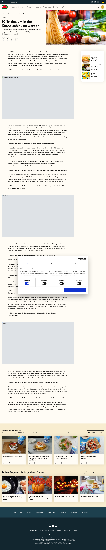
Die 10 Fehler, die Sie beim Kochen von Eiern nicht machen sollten (13, 497)
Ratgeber (4, 13)
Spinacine (63, 512)
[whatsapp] (16, 39)
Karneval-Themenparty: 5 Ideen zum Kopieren (95, 76)
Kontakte (67, 530)
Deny (52, 290)
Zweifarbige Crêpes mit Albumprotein (89, 457)
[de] (103, 2)
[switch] (44, 283)
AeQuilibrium (39, 512)
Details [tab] (53, 263)
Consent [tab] (29, 263)
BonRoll (29, 512)
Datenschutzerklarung (47, 530)
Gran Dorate (74, 512)
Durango (85, 512)
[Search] (98, 7)
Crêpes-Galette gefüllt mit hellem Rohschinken (64, 457)
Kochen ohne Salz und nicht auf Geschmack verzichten (96, 67)
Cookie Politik (33, 530)
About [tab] (76, 263)
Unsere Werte (14, 2)
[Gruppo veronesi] (53, 535)
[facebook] (3, 39)
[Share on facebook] (92, 2)
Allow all (75, 290)
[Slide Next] (101, 450)
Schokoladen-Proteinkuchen (12, 456)
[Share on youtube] (98, 2)
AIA (15, 512)
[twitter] (7, 39)
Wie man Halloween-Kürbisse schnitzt (64, 497)
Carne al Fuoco (52, 512)
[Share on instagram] (95, 2)
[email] (11, 39)
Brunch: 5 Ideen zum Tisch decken (89, 497)
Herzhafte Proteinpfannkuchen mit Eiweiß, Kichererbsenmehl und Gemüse (39, 458)
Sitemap (75, 530)
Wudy (21, 512)
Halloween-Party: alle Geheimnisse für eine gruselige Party (39, 497)
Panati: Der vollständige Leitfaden (94, 59)
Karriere (59, 530)
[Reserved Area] (102, 7)
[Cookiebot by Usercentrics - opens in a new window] (79, 259)
